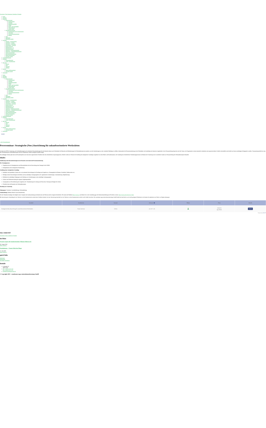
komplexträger (11, 21)
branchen (5, 19)
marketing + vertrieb (10, 42)
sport (7, 36)
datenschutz (2, 259)
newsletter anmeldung (5, 260)
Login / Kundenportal (10, 61)
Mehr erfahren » (3, 245)
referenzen (5, 72)
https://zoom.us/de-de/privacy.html (126, 194)
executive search (9, 56)
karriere (4, 69)
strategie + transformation (11, 41)
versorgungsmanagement (13, 34)
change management (10, 52)
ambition (7, 67)
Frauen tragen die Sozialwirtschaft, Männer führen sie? (16, 241)
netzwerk (8, 66)
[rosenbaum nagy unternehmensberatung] (27, 13)
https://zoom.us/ (76, 194)
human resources (9, 46)
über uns (5, 62)
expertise (5, 40)
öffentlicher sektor (9, 39)
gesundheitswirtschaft (10, 30)
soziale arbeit (11, 29)
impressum (2, 258)
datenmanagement (9, 49)
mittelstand (8, 37)
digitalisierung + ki (10, 47)
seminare (5, 59)
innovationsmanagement (11, 54)
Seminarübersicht (9, 60)
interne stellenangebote (11, 70)
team (7, 65)
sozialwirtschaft (9, 20)
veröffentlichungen (7, 57)
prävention (10, 32)
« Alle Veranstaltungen (5, 142)
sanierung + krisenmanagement (12, 50)
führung (7, 64)
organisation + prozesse (11, 45)
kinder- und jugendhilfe (13, 26)
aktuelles (5, 17)
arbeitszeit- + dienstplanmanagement (13, 51)
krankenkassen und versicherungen (16, 31)
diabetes (10, 35)
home (4, 16)
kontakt (3, 134)
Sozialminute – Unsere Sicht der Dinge (11, 248)
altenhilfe (10, 22)
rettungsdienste (11, 27)
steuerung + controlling (11, 44)
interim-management (10, 55)
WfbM (9, 25)
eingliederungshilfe (12, 24)
